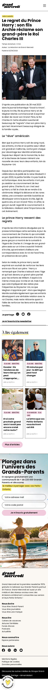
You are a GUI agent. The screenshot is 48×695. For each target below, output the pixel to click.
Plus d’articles (12, 444)
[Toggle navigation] (44, 5)
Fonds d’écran (8, 626)
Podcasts (6, 629)
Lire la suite (8, 382)
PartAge (14, 675)
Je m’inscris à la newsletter (16, 321)
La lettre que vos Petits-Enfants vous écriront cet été (35, 423)
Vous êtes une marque (12, 612)
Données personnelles (12, 664)
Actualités (6, 631)
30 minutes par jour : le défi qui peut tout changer (34, 371)
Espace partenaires (10, 640)
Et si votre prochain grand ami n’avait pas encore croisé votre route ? (12, 424)
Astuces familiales (10, 623)
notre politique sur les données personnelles (21, 552)
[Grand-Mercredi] (11, 5)
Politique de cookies (11, 661)
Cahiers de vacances (11, 620)
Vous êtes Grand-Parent (13, 606)
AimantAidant (26, 675)
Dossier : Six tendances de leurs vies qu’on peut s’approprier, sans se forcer (11, 373)
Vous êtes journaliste (11, 609)
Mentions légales (9, 659)
